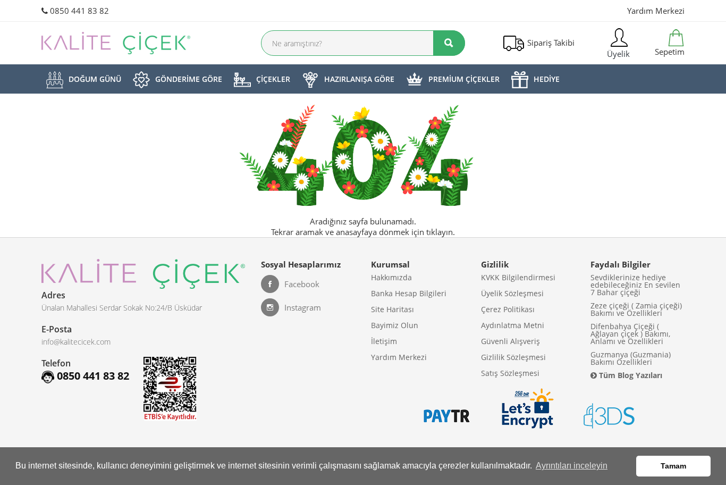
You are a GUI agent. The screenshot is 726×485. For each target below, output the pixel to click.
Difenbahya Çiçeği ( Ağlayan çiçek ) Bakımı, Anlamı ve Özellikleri (630, 333)
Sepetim (669, 51)
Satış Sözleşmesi (510, 373)
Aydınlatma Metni (512, 325)
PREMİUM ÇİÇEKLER (464, 79)
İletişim (384, 341)
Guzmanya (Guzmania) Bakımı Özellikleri (630, 358)
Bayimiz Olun (394, 325)
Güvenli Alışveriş (510, 341)
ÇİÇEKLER (273, 79)
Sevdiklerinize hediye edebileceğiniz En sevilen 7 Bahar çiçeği (635, 284)
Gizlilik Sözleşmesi (513, 357)
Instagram (302, 307)
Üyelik (617, 53)
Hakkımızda (391, 277)
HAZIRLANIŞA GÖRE (359, 79)
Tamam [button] (673, 466)
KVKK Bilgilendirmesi (518, 277)
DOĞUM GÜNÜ (95, 79)
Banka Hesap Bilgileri (408, 293)
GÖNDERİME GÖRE (188, 79)
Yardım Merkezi (656, 10)
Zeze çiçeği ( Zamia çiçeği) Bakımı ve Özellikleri (636, 309)
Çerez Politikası (508, 309)
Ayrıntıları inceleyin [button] (571, 465)
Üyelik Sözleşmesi (512, 293)
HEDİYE (547, 79)
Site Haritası (392, 309)
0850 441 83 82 (78, 10)
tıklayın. (440, 232)
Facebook (301, 284)
